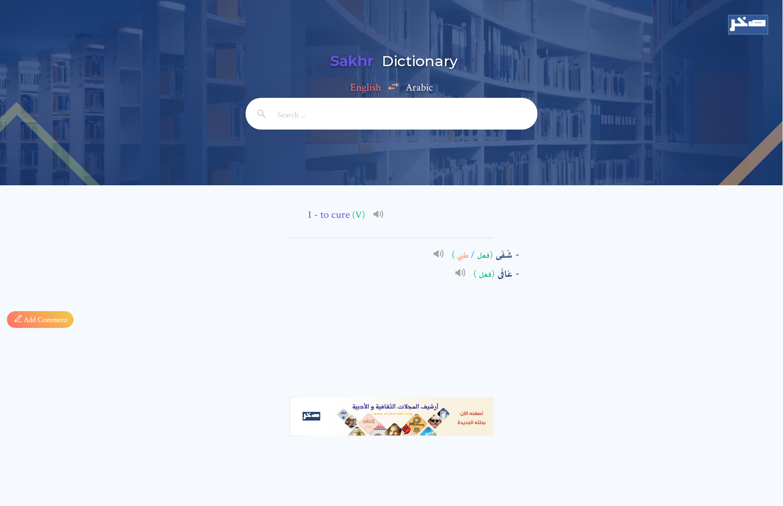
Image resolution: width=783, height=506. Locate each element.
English (365, 87)
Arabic (419, 87)
